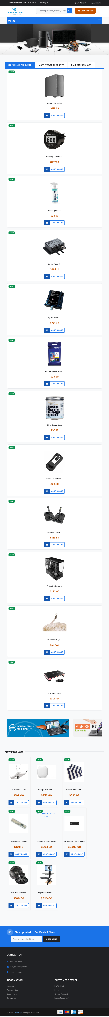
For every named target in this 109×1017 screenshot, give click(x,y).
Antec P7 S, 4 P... (54, 104)
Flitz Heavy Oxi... (54, 426)
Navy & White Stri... (74, 791)
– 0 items (87, 11)
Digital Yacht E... (54, 319)
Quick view (47, 120)
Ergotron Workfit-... (46, 893)
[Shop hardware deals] (54, 40)
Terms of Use (12, 991)
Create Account (61, 995)
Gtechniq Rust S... (54, 211)
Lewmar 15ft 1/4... (54, 641)
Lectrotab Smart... (54, 533)
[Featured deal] (38, 729)
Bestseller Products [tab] (20, 66)
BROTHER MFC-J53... (54, 372)
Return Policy (12, 995)
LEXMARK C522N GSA (46, 842)
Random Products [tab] (81, 66)
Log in (45, 3)
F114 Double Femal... (18, 842)
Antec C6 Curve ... (54, 587)
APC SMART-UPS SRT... (74, 842)
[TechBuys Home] (17, 11)
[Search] (69, 11)
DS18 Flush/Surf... (54, 694)
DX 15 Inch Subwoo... (18, 893)
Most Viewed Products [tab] (51, 66)
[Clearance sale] (87, 729)
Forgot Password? (61, 999)
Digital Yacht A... (55, 265)
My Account (95, 3)
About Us (10, 987)
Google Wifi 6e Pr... (46, 791)
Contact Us (11, 999)
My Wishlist (81, 3)
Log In (57, 991)
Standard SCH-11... (54, 480)
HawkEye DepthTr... (54, 158)
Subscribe (51, 940)
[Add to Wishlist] (94, 120)
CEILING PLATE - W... (19, 791)
